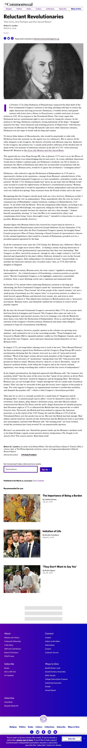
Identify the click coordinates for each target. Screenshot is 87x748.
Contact (48, 637)
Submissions (49, 645)
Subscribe (62, 9)
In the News (8, 645)
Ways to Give (76, 9)
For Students (9, 675)
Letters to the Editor (52, 641)
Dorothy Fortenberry (52, 535)
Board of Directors (11, 652)
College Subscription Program (56, 679)
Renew (6, 668)
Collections (50, 9)
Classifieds (8, 702)
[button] (5, 39)
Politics (19, 9)
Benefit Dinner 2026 (52, 668)
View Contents (38, 481)
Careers (48, 649)
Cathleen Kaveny (51, 499)
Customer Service (51, 652)
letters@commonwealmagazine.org (46, 39)
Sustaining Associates (53, 683)
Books (29, 9)
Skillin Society (50, 675)
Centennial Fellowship (12, 641)
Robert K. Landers (11, 25)
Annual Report (50, 690)
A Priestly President (29, 455)
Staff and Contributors (12, 649)
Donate (48, 686)
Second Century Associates (55, 672)
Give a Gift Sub (10, 672)
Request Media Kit (11, 706)
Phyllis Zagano (50, 570)
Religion (9, 9)
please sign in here (25, 740)
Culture (38, 9)
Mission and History (11, 637)
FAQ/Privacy (9, 656)
